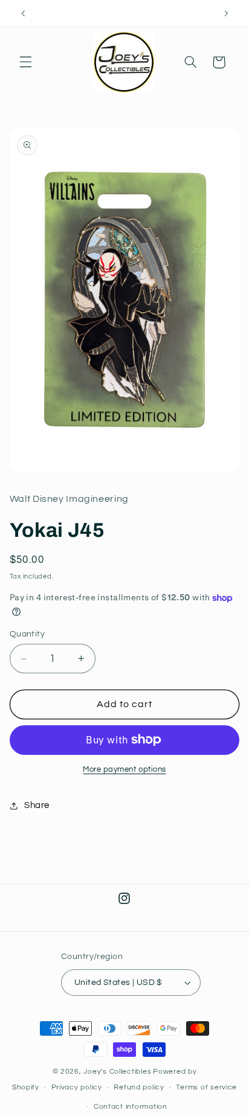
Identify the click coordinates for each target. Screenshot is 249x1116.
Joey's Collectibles (117, 1071)
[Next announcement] (226, 13)
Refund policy (139, 1087)
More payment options (124, 770)
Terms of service (206, 1087)
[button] (25, 62)
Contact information (130, 1106)
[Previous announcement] (23, 13)
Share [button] (37, 805)
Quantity (27, 634)
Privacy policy (76, 1087)
